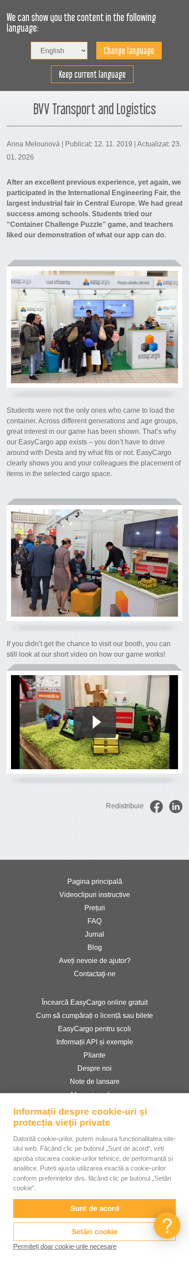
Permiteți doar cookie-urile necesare (64, 1246)
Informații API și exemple (94, 1042)
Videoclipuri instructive (94, 894)
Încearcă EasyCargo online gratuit (95, 1002)
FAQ (94, 921)
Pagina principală (94, 881)
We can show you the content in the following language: (81, 22)
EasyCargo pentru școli (94, 1028)
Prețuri (94, 908)
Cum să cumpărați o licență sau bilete (94, 1015)
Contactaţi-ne (95, 974)
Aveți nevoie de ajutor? (95, 960)
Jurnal (94, 934)
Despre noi (94, 1068)
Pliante (94, 1055)
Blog (94, 947)
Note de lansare (95, 1081)
